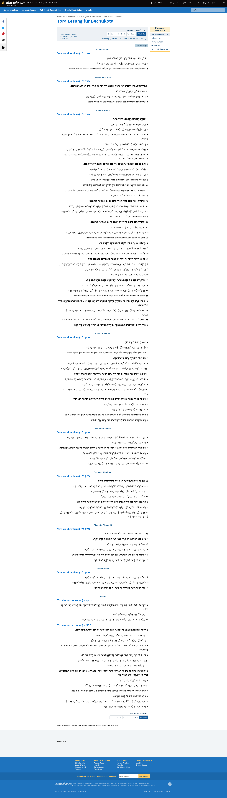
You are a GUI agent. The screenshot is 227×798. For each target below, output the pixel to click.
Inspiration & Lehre (73, 10)
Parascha (61, 16)
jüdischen (137, 785)
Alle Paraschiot (74, 16)
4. (118, 34)
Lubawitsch (101, 783)
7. (128, 34)
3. (115, 34)
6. (124, 34)
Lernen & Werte (29, 10)
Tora (119, 785)
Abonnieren (98, 769)
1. (108, 34)
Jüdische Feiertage (123, 763)
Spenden (207, 3)
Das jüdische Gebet (123, 767)
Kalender (97, 765)
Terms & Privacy (157, 791)
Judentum (124, 785)
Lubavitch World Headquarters (141, 783)
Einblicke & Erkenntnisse (50, 10)
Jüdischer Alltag (11, 10)
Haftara (133, 34)
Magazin (78, 769)
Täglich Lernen (99, 767)
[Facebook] (170, 784)
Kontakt (168, 791)
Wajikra (86, 16)
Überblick (139, 763)
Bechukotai (96, 16)
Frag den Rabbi (176, 3)
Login (155, 3)
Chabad (95, 783)
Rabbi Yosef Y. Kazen (104, 785)
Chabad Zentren (141, 765)
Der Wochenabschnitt (113, 16)
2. (112, 34)
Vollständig (141, 34)
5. (121, 34)
